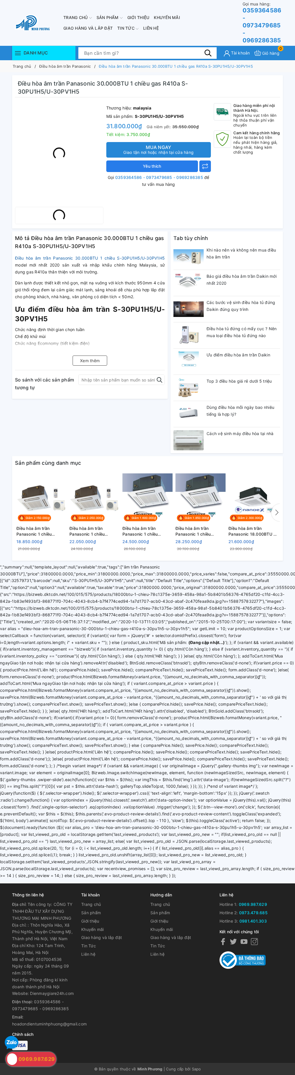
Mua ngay (158, 149)
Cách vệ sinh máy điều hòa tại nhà (240, 433)
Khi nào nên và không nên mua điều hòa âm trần (241, 253)
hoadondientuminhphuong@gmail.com (49, 1023)
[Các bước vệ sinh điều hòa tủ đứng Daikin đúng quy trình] (188, 309)
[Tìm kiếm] (208, 52)
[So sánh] (205, 166)
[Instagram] (254, 941)
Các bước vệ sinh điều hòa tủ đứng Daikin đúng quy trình (241, 306)
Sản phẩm (108, 17)
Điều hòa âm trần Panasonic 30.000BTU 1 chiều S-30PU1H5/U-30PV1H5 (90, 258)
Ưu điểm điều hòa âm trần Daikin (238, 354)
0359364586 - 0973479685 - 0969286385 (262, 22)
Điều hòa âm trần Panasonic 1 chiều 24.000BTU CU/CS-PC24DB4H (88, 531)
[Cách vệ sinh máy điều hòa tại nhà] (188, 440)
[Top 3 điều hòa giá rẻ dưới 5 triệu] (188, 388)
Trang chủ (76, 17)
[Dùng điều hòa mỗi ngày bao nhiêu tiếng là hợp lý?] (188, 414)
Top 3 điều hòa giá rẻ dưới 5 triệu (239, 381)
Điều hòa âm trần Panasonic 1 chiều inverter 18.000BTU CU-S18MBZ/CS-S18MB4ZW (146, 531)
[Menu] (18, 52)
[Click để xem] (59, 153)
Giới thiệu (138, 17)
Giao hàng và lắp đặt (88, 28)
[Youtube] (244, 941)
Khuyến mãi (167, 17)
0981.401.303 (253, 921)
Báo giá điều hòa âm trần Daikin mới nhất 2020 (242, 280)
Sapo (196, 1069)
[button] (275, 512)
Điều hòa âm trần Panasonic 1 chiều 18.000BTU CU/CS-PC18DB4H (35, 531)
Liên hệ (151, 28)
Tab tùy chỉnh (190, 238)
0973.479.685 (253, 912)
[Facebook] (223, 941)
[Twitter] (233, 941)
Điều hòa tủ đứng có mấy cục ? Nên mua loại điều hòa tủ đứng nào (242, 332)
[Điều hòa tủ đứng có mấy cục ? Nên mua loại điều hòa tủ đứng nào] (188, 335)
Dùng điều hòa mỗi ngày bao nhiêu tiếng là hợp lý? (240, 411)
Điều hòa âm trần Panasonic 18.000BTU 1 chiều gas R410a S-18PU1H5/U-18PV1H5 (251, 531)
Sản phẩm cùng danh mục (48, 463)
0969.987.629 (253, 904)
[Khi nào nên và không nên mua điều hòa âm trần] (188, 257)
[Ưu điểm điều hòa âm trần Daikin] (188, 362)
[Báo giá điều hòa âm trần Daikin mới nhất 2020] (188, 283)
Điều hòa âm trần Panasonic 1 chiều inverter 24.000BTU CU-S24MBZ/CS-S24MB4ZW (200, 531)
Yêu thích (152, 166)
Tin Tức (126, 28)
